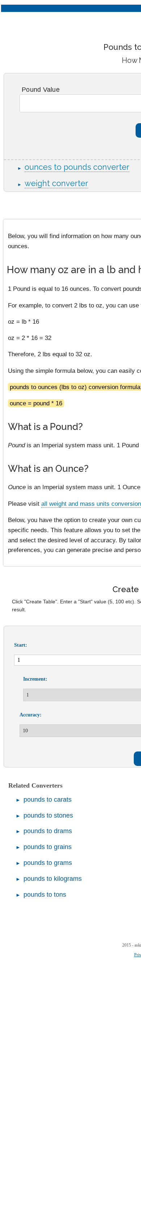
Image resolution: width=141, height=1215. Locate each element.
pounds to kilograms (53, 878)
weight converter (56, 183)
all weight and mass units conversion (91, 503)
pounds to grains (48, 846)
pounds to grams (48, 862)
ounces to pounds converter (77, 167)
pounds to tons (45, 894)
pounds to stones (48, 815)
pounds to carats (48, 799)
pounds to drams (48, 831)
